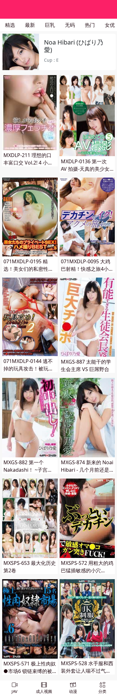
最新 (30, 24)
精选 (10, 24)
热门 (90, 24)
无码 (70, 24)
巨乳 (50, 24)
